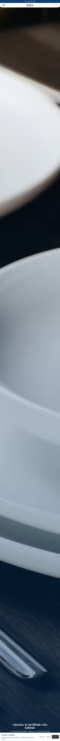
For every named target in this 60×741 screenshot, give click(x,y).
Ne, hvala (30, 383)
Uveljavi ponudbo (40, 375)
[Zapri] (49, 356)
